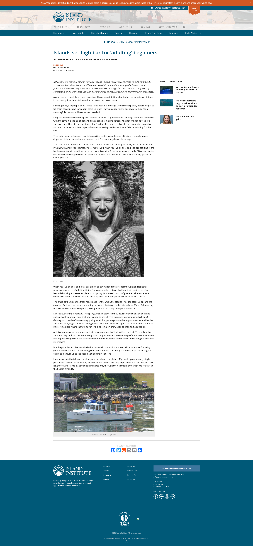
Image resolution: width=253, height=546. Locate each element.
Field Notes (191, 32)
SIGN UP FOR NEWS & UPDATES (176, 468)
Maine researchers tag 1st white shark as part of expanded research (187, 104)
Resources (83, 27)
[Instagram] (167, 498)
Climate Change (99, 32)
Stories (105, 27)
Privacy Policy (132, 475)
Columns (173, 32)
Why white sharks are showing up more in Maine (187, 89)
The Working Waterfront (126, 42)
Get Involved (168, 27)
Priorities (60, 27)
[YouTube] (173, 498)
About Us (125, 27)
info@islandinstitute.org (163, 477)
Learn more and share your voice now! (193, 2)
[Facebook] (156, 498)
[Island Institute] (126, 17)
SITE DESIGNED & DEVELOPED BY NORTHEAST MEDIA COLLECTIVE (126, 538)
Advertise (131, 479)
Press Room (132, 470)
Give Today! (194, 9)
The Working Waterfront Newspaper (168, 8)
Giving (145, 27)
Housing (133, 32)
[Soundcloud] (161, 498)
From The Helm (153, 32)
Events (106, 479)
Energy (118, 32)
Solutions (107, 475)
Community (59, 32)
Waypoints (78, 32)
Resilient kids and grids (185, 118)
